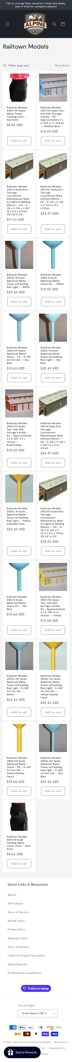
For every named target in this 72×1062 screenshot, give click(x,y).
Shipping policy (57, 1048)
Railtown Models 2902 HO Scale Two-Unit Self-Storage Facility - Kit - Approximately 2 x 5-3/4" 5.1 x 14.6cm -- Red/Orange (19, 434)
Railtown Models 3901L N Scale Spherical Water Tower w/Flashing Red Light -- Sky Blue (51, 355)
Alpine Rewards (17, 964)
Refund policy (62, 1042)
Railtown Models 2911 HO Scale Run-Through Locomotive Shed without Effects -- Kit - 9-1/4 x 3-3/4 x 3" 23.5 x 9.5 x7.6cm (52, 197)
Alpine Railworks (21, 1042)
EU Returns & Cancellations (24, 973)
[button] (7, 24)
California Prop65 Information (26, 955)
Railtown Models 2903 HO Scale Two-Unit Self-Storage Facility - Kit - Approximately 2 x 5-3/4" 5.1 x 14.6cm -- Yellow (53, 606)
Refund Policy (16, 921)
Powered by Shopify (41, 1042)
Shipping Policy (17, 938)
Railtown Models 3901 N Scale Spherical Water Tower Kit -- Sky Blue (17, 603)
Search (12, 895)
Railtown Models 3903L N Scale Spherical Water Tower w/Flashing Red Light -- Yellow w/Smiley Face (19, 516)
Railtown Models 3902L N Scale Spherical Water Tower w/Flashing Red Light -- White (18, 281)
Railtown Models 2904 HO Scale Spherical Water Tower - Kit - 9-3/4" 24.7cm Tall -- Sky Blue (19, 355)
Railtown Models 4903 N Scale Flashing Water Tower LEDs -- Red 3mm (18, 843)
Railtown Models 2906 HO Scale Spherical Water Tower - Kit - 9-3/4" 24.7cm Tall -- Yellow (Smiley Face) (19, 767)
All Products (15, 903)
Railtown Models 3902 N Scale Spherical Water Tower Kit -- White (52, 279)
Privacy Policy (16, 929)
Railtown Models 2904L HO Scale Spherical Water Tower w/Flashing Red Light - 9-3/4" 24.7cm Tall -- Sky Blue (52, 767)
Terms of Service (18, 912)
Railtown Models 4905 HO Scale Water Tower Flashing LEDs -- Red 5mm (17, 113)
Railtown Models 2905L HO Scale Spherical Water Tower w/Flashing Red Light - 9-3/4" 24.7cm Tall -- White (18, 685)
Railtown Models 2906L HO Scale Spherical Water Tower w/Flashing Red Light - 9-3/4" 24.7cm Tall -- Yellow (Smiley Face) (52, 686)
